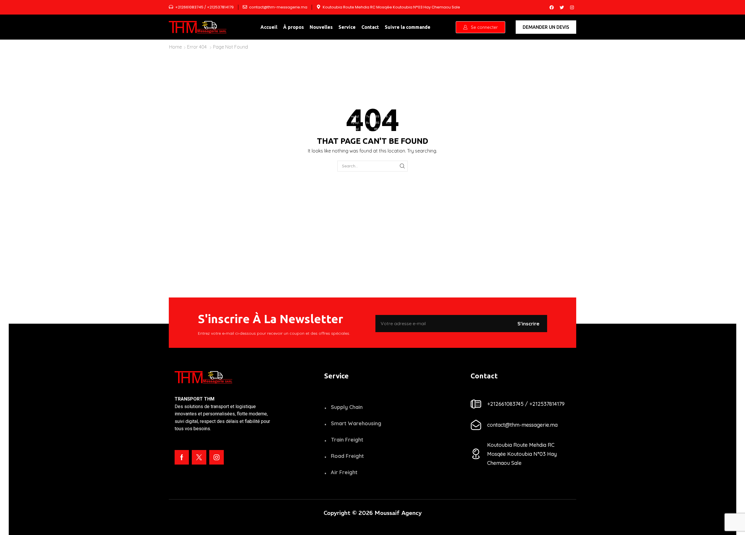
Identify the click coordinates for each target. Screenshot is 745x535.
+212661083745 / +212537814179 (204, 7)
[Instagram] (571, 7)
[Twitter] (561, 7)
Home (175, 47)
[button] (480, 27)
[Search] (402, 166)
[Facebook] (551, 7)
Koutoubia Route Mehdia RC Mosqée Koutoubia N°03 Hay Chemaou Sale (391, 7)
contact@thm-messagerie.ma (278, 7)
